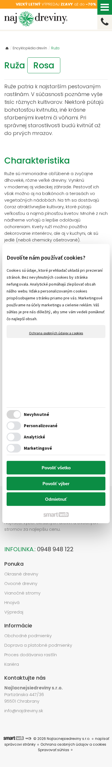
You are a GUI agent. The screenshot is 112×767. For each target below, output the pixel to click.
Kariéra (11, 664)
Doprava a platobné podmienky (38, 645)
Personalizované (41, 425)
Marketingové (38, 448)
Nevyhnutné (36, 414)
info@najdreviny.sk (23, 711)
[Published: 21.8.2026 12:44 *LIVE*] (28, 738)
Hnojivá (12, 602)
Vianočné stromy (22, 593)
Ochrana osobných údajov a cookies (56, 333)
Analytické (34, 437)
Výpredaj (13, 612)
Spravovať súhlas (53, 749)
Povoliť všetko (56, 467)
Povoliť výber (56, 483)
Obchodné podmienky (28, 636)
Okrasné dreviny (21, 574)
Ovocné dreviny (20, 583)
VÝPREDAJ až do (56, 4)
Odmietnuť (56, 499)
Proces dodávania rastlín (31, 655)
